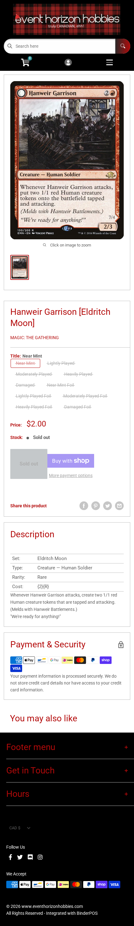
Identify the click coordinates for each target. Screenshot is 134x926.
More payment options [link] (71, 475)
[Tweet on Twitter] (107, 505)
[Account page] (68, 63)
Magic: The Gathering (34, 337)
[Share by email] (119, 505)
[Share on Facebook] (83, 505)
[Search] (122, 46)
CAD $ (14, 828)
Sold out (29, 464)
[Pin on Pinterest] (95, 505)
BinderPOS (87, 913)
